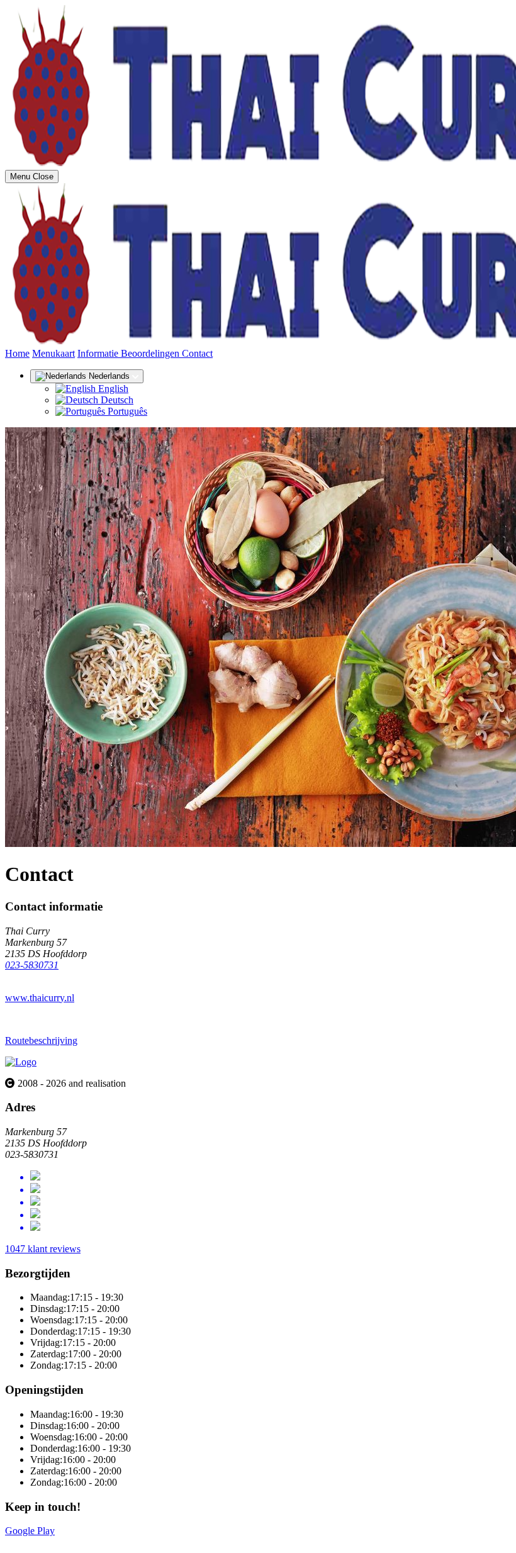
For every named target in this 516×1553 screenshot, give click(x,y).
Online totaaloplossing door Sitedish (77, 1542)
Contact (197, 353)
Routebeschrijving (41, 1040)
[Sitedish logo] (20, 1062)
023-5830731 (32, 965)
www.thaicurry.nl (39, 997)
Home (17, 353)
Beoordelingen (151, 353)
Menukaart (53, 353)
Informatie (99, 353)
